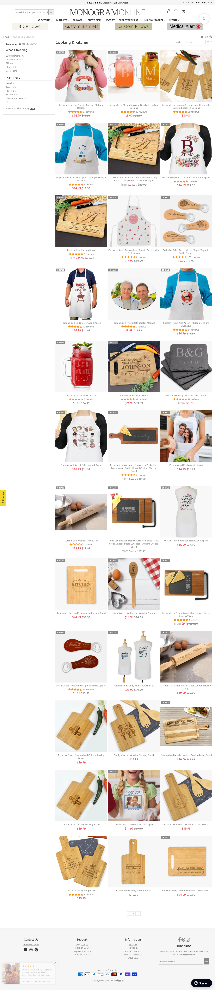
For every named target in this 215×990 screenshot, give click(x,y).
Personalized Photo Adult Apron (186, 464)
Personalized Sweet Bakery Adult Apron (81, 464)
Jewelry (10, 83)
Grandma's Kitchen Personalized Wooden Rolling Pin (186, 687)
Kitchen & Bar (12, 94)
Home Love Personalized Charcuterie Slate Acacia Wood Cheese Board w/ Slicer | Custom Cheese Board (133, 543)
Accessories (12, 87)
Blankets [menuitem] (61, 20)
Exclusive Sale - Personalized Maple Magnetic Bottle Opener (186, 252)
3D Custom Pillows (15, 55)
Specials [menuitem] (174, 20)
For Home (11, 90)
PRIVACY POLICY (133, 951)
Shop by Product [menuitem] (153, 20)
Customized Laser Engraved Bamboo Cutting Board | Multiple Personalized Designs (133, 179)
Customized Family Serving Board (133, 890)
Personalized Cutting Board (81, 250)
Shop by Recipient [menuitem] (128, 20)
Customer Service (31, 944)
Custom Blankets (14, 59)
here (32, 108)
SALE (8, 102)
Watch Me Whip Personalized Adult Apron (186, 540)
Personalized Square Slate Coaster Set (186, 395)
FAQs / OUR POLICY (82, 951)
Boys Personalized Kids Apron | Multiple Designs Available (81, 179)
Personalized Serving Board (81, 890)
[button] (58, 963)
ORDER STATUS (82, 948)
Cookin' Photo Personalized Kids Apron (133, 824)
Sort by (178, 42)
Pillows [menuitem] (77, 20)
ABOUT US (133, 948)
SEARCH (133, 944)
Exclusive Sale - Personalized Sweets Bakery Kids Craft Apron (133, 252)
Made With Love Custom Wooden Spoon (134, 612)
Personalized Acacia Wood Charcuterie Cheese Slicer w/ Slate (186, 614)
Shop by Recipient (15, 98)
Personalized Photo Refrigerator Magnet (134, 322)
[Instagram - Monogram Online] (206, 36)
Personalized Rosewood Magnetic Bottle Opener (81, 685)
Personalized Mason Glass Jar (81, 395)
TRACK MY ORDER (204, 2)
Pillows (9, 63)
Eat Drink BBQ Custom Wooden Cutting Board (186, 890)
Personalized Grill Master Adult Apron (81, 322)
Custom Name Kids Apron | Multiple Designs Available (186, 324)
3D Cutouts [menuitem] (44, 20)
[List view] (211, 42)
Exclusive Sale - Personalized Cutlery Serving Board (81, 757)
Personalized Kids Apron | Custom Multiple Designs (81, 106)
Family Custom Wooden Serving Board (134, 755)
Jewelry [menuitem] (110, 20)
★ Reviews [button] (2, 497)
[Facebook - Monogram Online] (202, 36)
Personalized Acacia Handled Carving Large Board (186, 755)
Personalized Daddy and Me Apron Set (133, 685)
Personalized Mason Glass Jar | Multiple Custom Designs (134, 106)
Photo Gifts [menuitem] (94, 20)
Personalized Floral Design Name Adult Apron (186, 177)
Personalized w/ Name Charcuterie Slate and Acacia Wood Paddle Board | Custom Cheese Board (133, 467)
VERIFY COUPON (82, 954)
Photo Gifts (11, 66)
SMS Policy (133, 957)
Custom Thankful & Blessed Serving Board (186, 824)
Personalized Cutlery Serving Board (81, 824)
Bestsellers (11, 70)
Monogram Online (107, 980)
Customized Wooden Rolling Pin (81, 540)
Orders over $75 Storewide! (107, 2)
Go (206, 961)
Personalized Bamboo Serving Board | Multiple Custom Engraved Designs (186, 106)
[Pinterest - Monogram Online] (210, 36)
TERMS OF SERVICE (133, 954)
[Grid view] (208, 42)
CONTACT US (189, 2)
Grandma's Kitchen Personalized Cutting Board (81, 612)
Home (6, 37)
